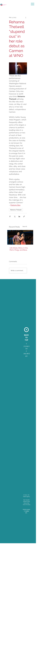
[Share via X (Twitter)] (15, 216)
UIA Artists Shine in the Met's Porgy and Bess (19, 249)
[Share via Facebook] (10, 216)
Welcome (26, 516)
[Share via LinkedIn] (19, 216)
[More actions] (26, 17)
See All (25, 226)
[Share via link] (24, 216)
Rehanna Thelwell (15, 210)
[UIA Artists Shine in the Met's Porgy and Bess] (20, 237)
